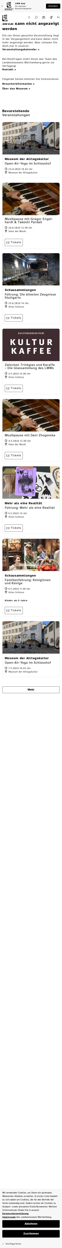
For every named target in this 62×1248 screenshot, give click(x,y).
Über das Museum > (16, 88)
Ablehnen (31, 1223)
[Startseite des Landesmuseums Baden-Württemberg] (7, 20)
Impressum (9, 1217)
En (58, 17)
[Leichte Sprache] (43, 17)
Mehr (31, 689)
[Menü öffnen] (29, 17)
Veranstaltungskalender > (21, 49)
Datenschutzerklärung (15, 1213)
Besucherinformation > (18, 84)
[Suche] (36, 17)
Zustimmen (31, 1233)
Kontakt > (9, 69)
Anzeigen (53, 6)
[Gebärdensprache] (51, 17)
